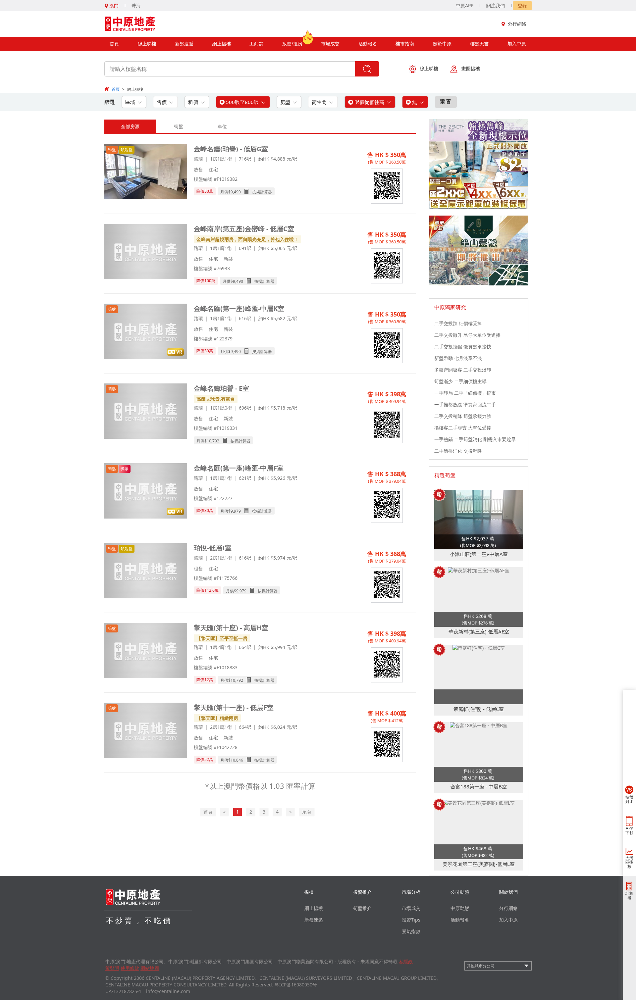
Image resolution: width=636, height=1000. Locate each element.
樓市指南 (405, 43)
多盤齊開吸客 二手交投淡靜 (462, 370)
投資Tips (411, 920)
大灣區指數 (629, 862)
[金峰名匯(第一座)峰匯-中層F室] (145, 491)
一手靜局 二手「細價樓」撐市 (465, 393)
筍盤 (178, 126)
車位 (222, 126)
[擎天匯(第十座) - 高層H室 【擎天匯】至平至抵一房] (145, 651)
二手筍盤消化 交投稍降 (458, 451)
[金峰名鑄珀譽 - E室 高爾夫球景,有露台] (145, 411)
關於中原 (442, 43)
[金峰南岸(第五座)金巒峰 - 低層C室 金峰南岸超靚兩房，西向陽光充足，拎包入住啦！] (145, 252)
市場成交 (330, 43)
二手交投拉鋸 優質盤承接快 (462, 346)
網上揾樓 (221, 43)
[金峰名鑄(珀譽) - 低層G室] (145, 172)
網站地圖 (149, 968)
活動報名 (367, 43)
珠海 (136, 5)
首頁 (114, 43)
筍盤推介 (362, 908)
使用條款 (130, 968)
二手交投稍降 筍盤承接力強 (462, 416)
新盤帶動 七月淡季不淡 (458, 358)
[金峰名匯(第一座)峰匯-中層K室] (145, 332)
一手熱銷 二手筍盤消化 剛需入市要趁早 (475, 439)
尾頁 (306, 812)
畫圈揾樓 (470, 68)
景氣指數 (411, 931)
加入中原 (516, 43)
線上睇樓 (147, 43)
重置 (446, 101)
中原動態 (459, 908)
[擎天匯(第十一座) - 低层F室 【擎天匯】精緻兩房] (145, 731)
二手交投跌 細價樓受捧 (458, 323)
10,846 (237, 760)
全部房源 (130, 126)
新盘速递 (313, 920)
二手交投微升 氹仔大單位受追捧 (467, 335)
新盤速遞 (184, 43)
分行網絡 (517, 24)
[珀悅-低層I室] (145, 571)
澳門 (113, 5)
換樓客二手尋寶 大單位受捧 (462, 428)
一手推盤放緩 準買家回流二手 (465, 404)
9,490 (236, 192)
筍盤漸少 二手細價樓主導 (460, 381)
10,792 (213, 441)
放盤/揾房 (292, 43)
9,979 (236, 511)
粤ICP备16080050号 (296, 984)
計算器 (629, 895)
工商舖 (256, 43)
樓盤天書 (479, 43)
